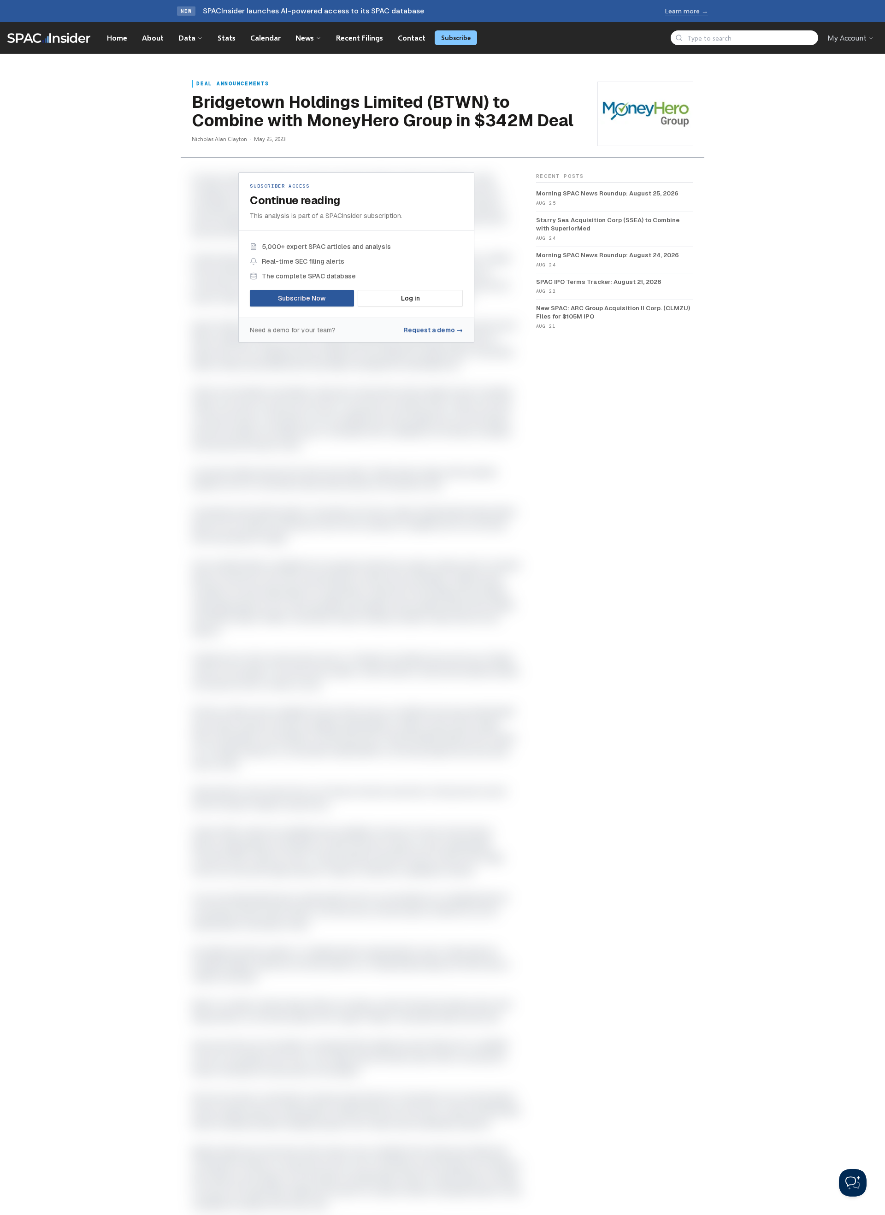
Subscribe (456, 37)
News (304, 37)
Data (186, 37)
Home (117, 37)
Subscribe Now (302, 298)
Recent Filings (359, 37)
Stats (227, 37)
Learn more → (686, 11)
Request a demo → (433, 330)
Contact (411, 37)
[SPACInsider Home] (48, 38)
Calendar (265, 37)
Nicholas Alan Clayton (219, 139)
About (153, 37)
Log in (410, 298)
